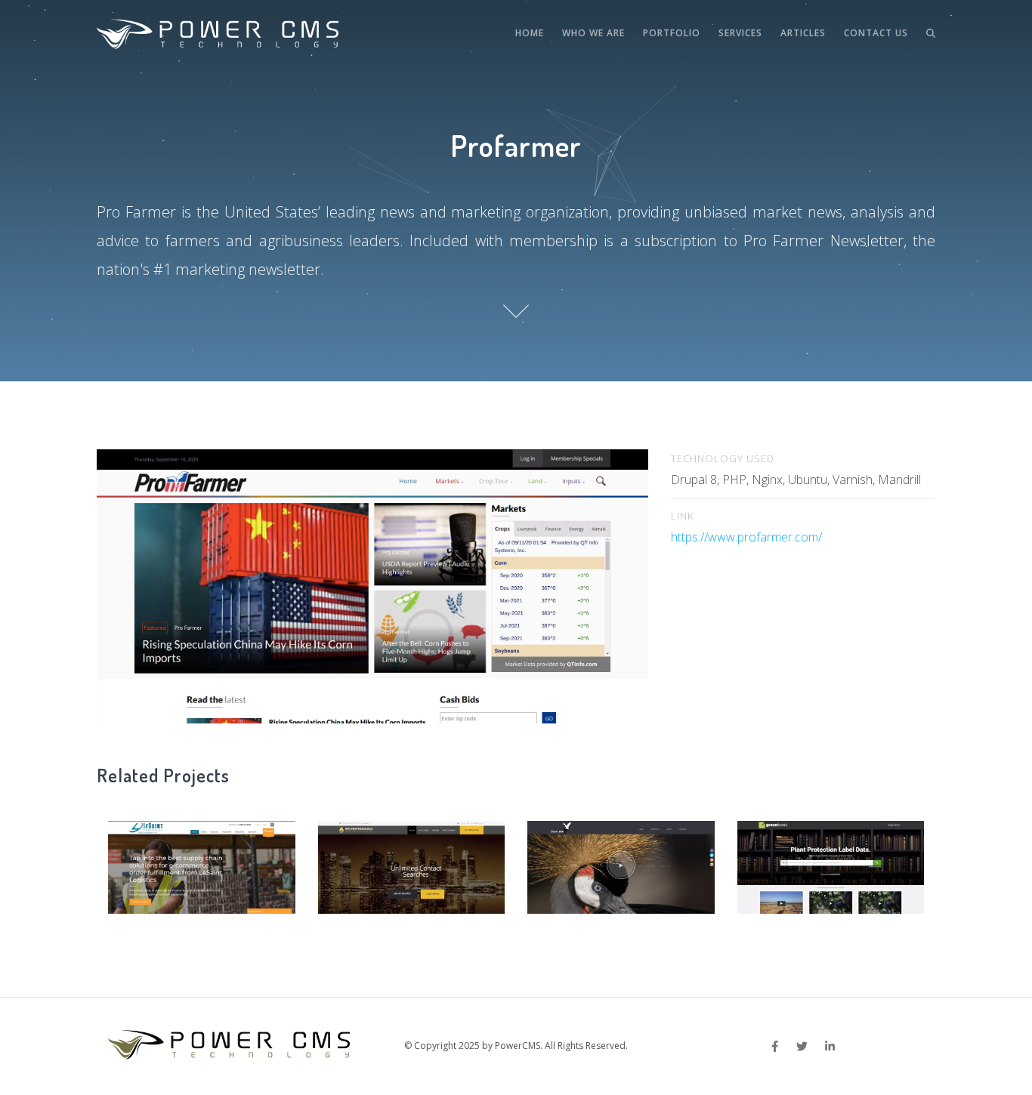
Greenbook (831, 860)
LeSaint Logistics (201, 860)
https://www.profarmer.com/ (746, 537)
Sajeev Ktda (620, 860)
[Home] (217, 33)
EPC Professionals (411, 860)
